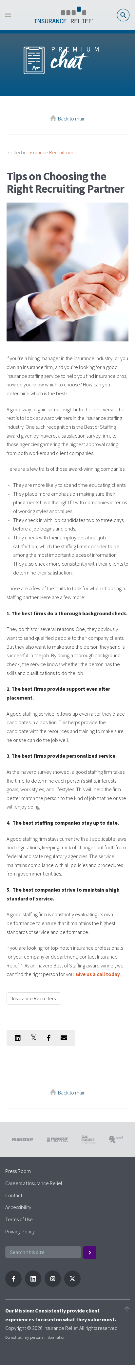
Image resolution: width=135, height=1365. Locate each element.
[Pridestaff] (63, 15)
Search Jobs (123, 15)
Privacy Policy (20, 1231)
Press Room (18, 1171)
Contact (13, 1195)
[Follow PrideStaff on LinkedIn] (33, 1285)
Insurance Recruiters (34, 998)
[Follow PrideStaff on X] (72, 1285)
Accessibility (18, 1207)
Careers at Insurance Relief (33, 1183)
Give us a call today (98, 974)
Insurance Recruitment (52, 152)
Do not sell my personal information (35, 1337)
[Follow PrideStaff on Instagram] (53, 1285)
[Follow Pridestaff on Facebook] (13, 1285)
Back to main (72, 118)
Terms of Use (19, 1219)
